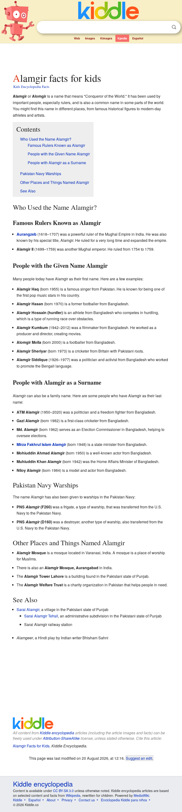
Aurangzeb (26, 234)
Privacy (67, 800)
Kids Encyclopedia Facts (31, 86)
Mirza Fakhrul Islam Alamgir (41, 444)
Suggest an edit (139, 758)
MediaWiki (141, 795)
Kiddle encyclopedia (57, 733)
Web (77, 38)
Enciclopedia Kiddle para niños (124, 800)
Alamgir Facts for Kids (31, 746)
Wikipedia (73, 795)
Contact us (87, 800)
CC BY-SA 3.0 (63, 790)
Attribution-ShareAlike (61, 738)
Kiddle (17, 800)
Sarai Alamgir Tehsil (41, 616)
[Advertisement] (91, 57)
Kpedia (122, 38)
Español (137, 38)
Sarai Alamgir (28, 609)
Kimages (106, 38)
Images (90, 38)
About (51, 800)
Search (174, 27)
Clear (164, 27)
